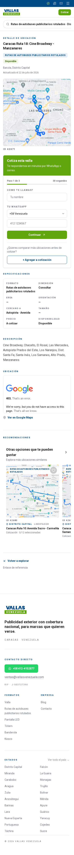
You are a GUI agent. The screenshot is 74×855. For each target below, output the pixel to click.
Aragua (9, 786)
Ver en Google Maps (20, 417)
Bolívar (44, 792)
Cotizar (65, 12)
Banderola (11, 732)
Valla (7, 702)
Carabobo (10, 779)
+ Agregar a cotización (37, 259)
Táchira (9, 831)
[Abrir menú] (68, 3)
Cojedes (45, 824)
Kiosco (8, 738)
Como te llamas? (20, 190)
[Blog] (55, 3)
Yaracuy (45, 818)
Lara (7, 811)
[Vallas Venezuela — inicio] (11, 12)
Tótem (9, 726)
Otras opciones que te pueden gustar (29, 452)
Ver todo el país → (58, 759)
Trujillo (44, 786)
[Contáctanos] (61, 3)
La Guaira (45, 773)
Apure (43, 805)
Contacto (46, 708)
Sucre (43, 831)
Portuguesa (12, 824)
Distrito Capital (13, 766)
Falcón (44, 766)
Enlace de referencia (15, 567)
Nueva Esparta (13, 818)
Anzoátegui (12, 799)
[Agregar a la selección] (53, 470)
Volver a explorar (18, 560)
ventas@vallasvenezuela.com (24, 677)
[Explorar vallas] (48, 3)
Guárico (44, 811)
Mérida (44, 799)
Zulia (7, 792)
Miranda (9, 773)
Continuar (34, 234)
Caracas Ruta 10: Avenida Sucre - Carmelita (32, 528)
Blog (43, 702)
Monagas (45, 779)
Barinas (9, 805)
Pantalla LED (12, 719)
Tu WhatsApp (17, 206)
